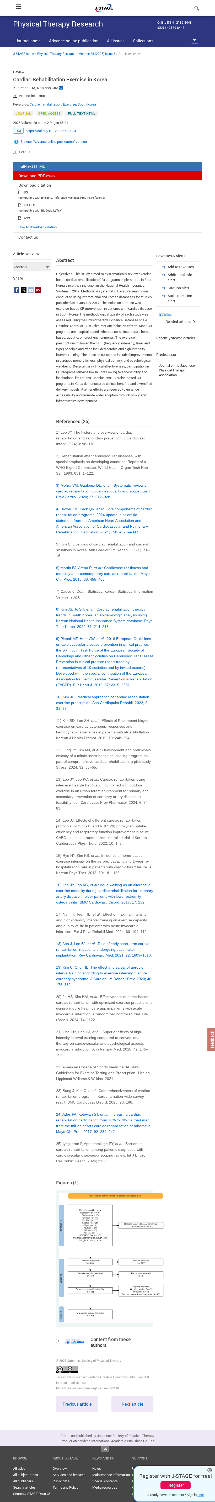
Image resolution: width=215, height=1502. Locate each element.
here (200, 1494)
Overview (60, 1468)
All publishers (23, 1481)
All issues (116, 40)
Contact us (28, 237)
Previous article (77, 1404)
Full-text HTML (31, 166)
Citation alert (178, 287)
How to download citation (37, 227)
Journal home (28, 40)
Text (26, 218)
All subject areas (25, 1474)
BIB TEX (29, 205)
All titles (19, 1468)
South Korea (87, 104)
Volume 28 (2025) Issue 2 (97, 53)
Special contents (105, 1481)
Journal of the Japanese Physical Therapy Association (177, 370)
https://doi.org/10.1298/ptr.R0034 (51, 130)
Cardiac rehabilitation (45, 104)
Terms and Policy (65, 1487)
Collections (143, 40)
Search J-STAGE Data (30, 1493)
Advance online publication (74, 40)
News (96, 1468)
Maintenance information (111, 1474)
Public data (61, 1481)
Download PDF (36, 175)
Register (176, 1485)
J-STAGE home (23, 53)
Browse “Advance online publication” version (53, 141)
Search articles (24, 1487)
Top (105, 1449)
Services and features (69, 1474)
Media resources (104, 1487)
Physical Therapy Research (56, 53)
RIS (25, 192)
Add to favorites (181, 266)
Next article (132, 1404)
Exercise (69, 104)
